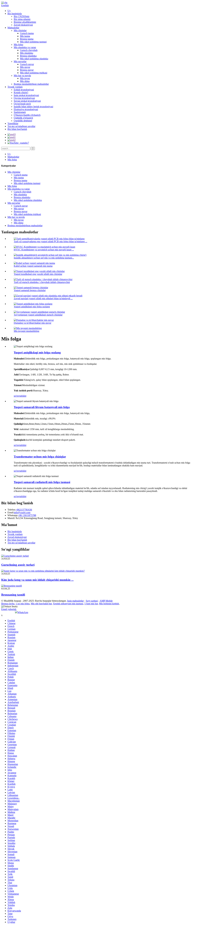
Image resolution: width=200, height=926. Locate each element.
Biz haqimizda (15, 13)
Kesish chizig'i (21, 92)
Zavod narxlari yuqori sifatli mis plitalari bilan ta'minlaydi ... (43, 298)
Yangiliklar (13, 123)
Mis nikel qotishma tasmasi (33, 41)
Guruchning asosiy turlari (18, 564)
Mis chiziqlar (20, 30)
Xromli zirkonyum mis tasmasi (68, 603)
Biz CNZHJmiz (21, 16)
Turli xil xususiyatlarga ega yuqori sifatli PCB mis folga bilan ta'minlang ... (50, 241)
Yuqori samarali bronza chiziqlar (30, 290)
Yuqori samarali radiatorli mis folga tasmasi (42, 482)
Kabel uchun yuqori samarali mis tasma (33, 266)
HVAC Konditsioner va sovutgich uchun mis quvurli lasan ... (44, 249)
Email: (11, 512)
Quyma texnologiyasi (24, 98)
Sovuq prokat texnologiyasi (27, 101)
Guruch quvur (27, 64)
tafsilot (23, 396)
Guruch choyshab (29, 50)
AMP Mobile (106, 600)
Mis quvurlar (20, 61)
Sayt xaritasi (92, 600)
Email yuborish (8, 609)
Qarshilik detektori (23, 120)
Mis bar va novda (22, 75)
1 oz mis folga (23, 603)
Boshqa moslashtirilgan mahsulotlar (31, 84)
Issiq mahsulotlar (75, 600)
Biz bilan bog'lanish (17, 129)
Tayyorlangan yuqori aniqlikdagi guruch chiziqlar (38, 314)
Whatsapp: (13, 515)
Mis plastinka (26, 53)
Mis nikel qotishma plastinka (34, 58)
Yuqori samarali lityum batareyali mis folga (42, 407)
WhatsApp (23, 612)
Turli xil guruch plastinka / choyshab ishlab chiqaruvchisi (42, 282)
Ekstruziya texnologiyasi (26, 109)
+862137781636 (24, 509)
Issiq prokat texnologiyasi (26, 95)
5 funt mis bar (91, 603)
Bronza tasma (26, 39)
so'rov (17, 396)
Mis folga (18, 44)
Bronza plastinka (28, 55)
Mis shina (25, 81)
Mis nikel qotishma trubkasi (33, 72)
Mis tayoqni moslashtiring (26, 331)
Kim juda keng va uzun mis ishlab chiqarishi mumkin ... (37, 579)
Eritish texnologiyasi (24, 89)
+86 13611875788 (27, 515)
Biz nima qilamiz (22, 19)
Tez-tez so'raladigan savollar (21, 126)
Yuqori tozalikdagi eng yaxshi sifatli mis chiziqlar (38, 274)
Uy (9, 10)
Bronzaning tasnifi (13, 594)
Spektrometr (20, 112)
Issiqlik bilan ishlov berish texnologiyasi (33, 106)
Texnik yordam (15, 86)
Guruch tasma (27, 33)
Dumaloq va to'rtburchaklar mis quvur (32, 323)
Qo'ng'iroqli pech (22, 103)
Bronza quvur (27, 70)
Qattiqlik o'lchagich (23, 117)
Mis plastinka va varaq (25, 47)
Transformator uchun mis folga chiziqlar (40, 456)
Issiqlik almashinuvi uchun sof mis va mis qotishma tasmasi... (44, 257)
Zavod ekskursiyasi (23, 24)
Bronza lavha (7, 603)
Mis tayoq (25, 78)
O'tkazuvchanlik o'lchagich (27, 115)
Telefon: (12, 509)
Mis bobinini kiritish (109, 603)
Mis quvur (25, 67)
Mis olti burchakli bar (41, 603)
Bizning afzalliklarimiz (25, 22)
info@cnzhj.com (22, 512)
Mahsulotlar (13, 27)
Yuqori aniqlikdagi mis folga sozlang (32, 306)
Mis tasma (25, 36)
